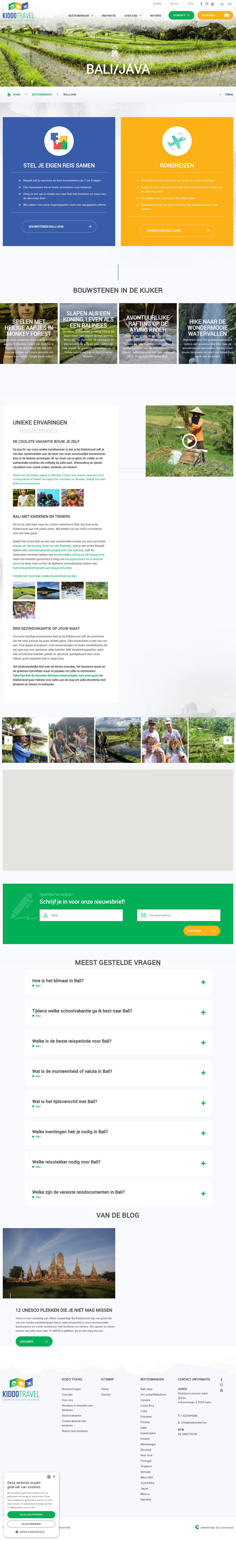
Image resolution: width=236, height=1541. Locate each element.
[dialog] (31, 1504)
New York (146, 1455)
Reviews (155, 15)
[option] (87, 333)
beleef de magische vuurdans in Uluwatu (59, 479)
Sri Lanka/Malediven (153, 1394)
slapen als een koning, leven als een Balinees (42, 546)
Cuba (143, 1411)
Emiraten (146, 1416)
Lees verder (28, 1507)
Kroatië (145, 1438)
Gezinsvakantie (71, 1415)
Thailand (146, 1466)
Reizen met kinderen (75, 1431)
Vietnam (145, 1472)
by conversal (217, 1527)
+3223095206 (189, 1415)
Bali (38, 985)
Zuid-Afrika (147, 1483)
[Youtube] (212, 4)
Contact (106, 1394)
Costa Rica (147, 1405)
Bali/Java (146, 1389)
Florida (144, 1422)
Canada (145, 1400)
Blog (175, 3)
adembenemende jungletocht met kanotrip (56, 550)
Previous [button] (8, 740)
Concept (67, 1394)
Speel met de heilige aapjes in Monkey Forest (41, 475)
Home (157, 3)
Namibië (145, 1499)
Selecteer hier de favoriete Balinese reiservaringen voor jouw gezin (56, 675)
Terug (229, 94)
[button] (31, 1532)
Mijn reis (208, 15)
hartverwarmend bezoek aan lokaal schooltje (42, 568)
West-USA (146, 1477)
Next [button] (227, 740)
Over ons (131, 15)
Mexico (145, 1494)
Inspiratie (109, 15)
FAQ (191, 3)
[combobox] (49, 1477)
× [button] (54, 1476)
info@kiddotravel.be (194, 1422)
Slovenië (145, 1449)
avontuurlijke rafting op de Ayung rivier (79, 555)
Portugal (145, 1461)
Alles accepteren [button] (31, 1514)
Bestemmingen (78, 15)
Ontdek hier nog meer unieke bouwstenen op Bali (45, 576)
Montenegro (148, 1444)
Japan (144, 1488)
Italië (143, 1427)
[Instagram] (207, 4)
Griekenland (148, 1433)
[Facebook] (201, 4)
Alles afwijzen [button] (31, 1524)
